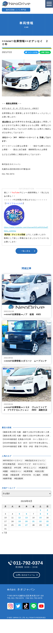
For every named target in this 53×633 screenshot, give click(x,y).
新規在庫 (15, 475)
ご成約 (37, 475)
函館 (6, 471)
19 (19, 521)
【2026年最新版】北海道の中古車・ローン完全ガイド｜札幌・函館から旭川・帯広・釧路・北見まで (26, 439)
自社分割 (40, 471)
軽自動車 (19, 478)
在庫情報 (28, 471)
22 (40, 521)
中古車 (18, 468)
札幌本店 (44, 468)
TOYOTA (27, 475)
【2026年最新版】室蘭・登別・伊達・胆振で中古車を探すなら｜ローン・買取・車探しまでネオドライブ (26, 446)
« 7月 (4, 533)
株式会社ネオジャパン (35, 460)
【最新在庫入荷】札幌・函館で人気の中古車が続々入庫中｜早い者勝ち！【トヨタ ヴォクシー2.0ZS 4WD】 (26, 436)
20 (26, 521)
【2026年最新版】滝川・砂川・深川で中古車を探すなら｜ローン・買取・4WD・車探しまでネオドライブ (26, 443)
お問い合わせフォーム (25, 575)
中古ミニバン (30, 468)
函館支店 (8, 468)
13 (26, 518)
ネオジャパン (21, 589)
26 (19, 525)
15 (40, 518)
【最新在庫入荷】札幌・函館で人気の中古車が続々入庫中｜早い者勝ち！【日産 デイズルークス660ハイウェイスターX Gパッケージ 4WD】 (26, 432)
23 (47, 521)
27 (26, 525)
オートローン (40, 464)
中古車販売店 (9, 464)
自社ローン (16, 471)
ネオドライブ (24, 464)
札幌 (6, 475)
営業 (46, 475)
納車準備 (8, 478)
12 (19, 518)
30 (47, 525)
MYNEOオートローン (13, 460)
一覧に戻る (25, 251)
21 (33, 521)
